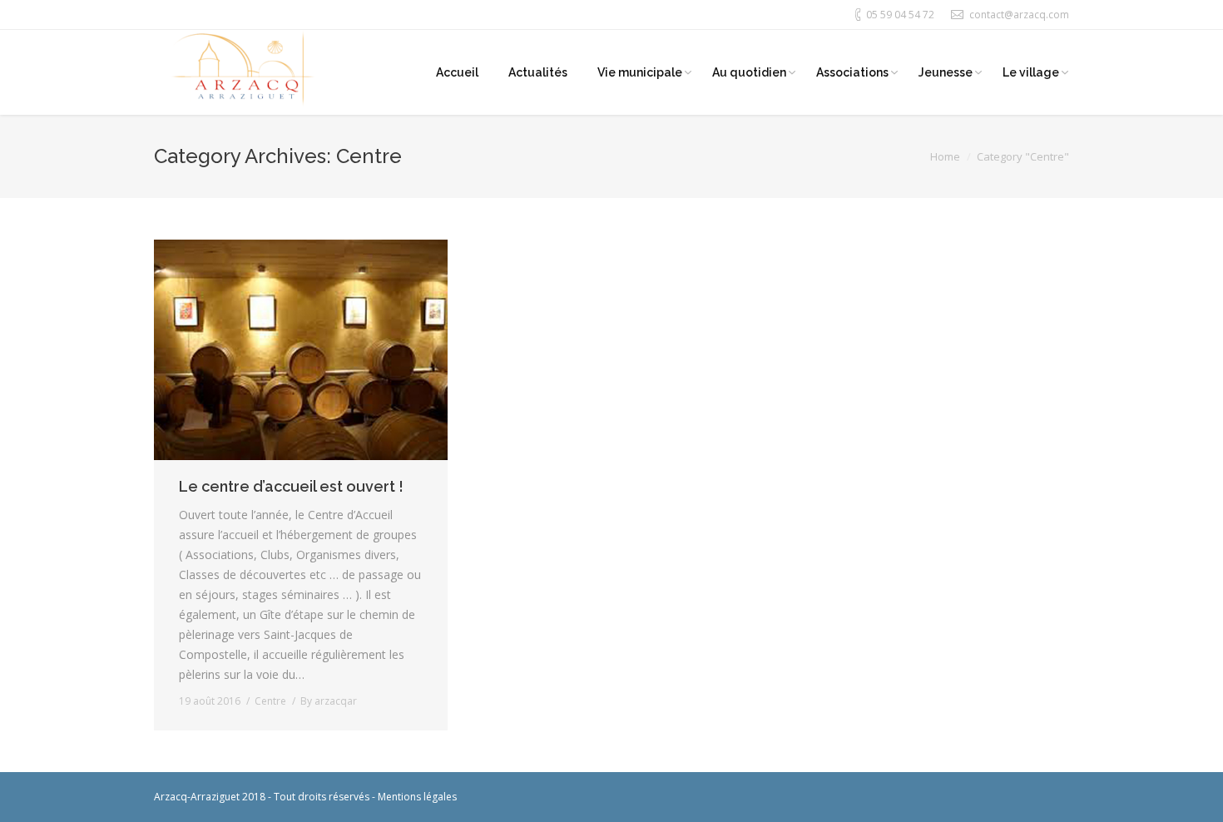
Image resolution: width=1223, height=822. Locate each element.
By (328, 701)
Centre (270, 701)
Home (945, 156)
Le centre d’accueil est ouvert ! (291, 486)
